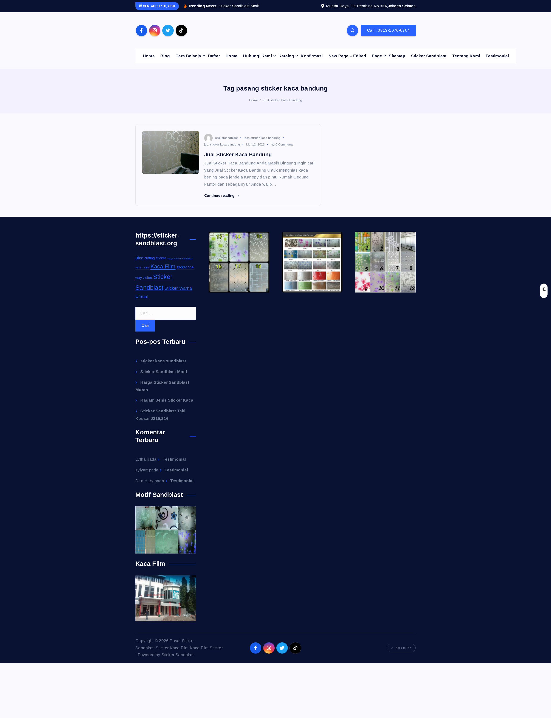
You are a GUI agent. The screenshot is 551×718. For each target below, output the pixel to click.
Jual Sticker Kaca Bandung (282, 100)
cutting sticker (155, 258)
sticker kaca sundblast (163, 361)
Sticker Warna (178, 288)
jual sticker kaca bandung (222, 144)
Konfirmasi (312, 56)
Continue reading (219, 196)
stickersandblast (226, 137)
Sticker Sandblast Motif (163, 371)
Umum (141, 296)
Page (377, 56)
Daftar (214, 56)
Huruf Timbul (142, 267)
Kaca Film (163, 266)
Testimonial (497, 56)
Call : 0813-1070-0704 (388, 30)
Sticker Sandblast (428, 56)
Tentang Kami (466, 56)
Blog (165, 56)
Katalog (286, 56)
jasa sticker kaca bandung (262, 137)
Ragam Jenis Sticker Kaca (166, 400)
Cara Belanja (188, 56)
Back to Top (403, 647)
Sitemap (397, 56)
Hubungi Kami (257, 56)
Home (149, 56)
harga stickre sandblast (179, 258)
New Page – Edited (347, 56)
